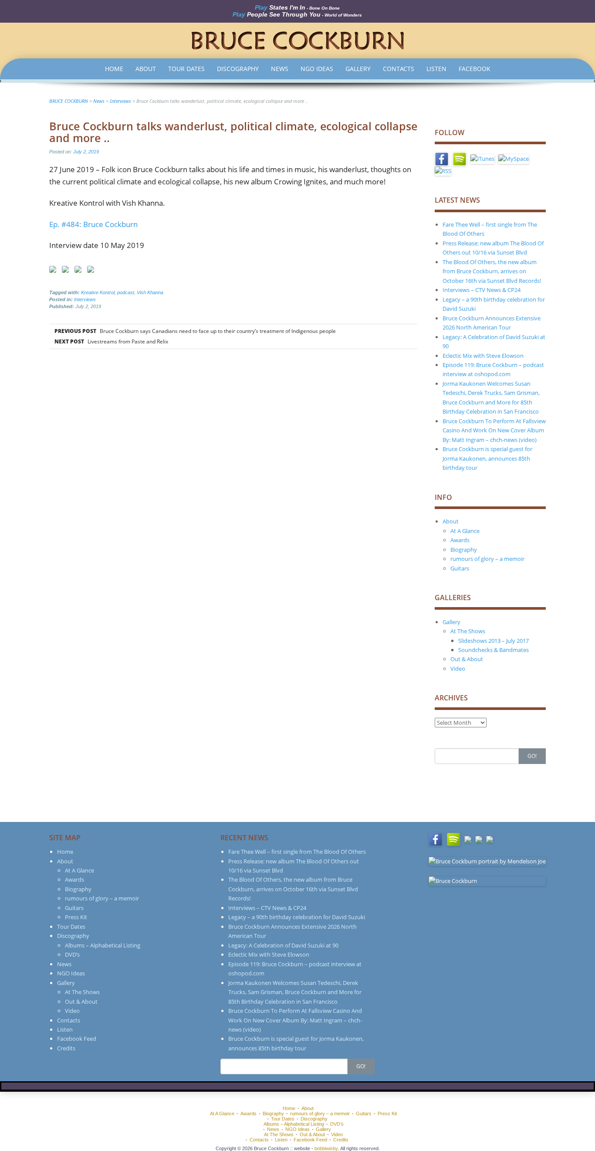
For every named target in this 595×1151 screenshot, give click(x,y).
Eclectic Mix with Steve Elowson (483, 356)
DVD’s (72, 954)
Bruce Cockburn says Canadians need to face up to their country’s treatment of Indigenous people (194, 331)
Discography (238, 69)
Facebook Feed (76, 1038)
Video (457, 668)
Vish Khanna (150, 292)
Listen (436, 69)
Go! (532, 756)
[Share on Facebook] (54, 271)
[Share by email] (92, 271)
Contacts (398, 69)
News (279, 69)
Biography (463, 549)
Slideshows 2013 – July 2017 (493, 641)
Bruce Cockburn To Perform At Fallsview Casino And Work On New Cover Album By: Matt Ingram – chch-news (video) (494, 430)
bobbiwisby (326, 1148)
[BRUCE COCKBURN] (297, 39)
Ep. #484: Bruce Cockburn (93, 224)
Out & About (466, 659)
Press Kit (76, 917)
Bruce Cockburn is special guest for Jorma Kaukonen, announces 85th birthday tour (487, 458)
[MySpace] (513, 159)
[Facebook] (442, 159)
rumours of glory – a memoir (487, 559)
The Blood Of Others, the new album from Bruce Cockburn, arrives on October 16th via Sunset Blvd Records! (492, 271)
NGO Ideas (317, 69)
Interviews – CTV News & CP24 (482, 290)
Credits (66, 1048)
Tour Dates (186, 69)
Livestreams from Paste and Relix (110, 341)
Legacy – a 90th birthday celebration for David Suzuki (296, 917)
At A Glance (465, 531)
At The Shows (467, 631)
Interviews (85, 299)
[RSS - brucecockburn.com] (443, 170)
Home (114, 69)
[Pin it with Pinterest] (79, 271)
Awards (460, 540)
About (145, 69)
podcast (125, 292)
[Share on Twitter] (67, 271)
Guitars (459, 568)
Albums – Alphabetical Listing (102, 945)
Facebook (474, 69)
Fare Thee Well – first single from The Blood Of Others (297, 852)
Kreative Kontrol (98, 292)
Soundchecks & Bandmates (493, 650)
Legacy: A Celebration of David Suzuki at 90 (283, 945)
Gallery (358, 69)
